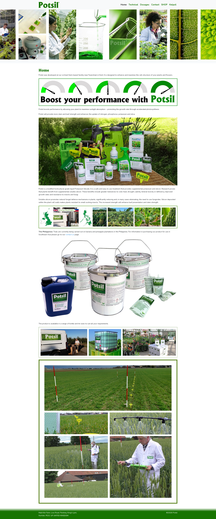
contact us (70, 234)
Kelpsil (172, 4)
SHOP (164, 4)
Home (124, 4)
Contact (155, 4)
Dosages (144, 4)
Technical (133, 4)
